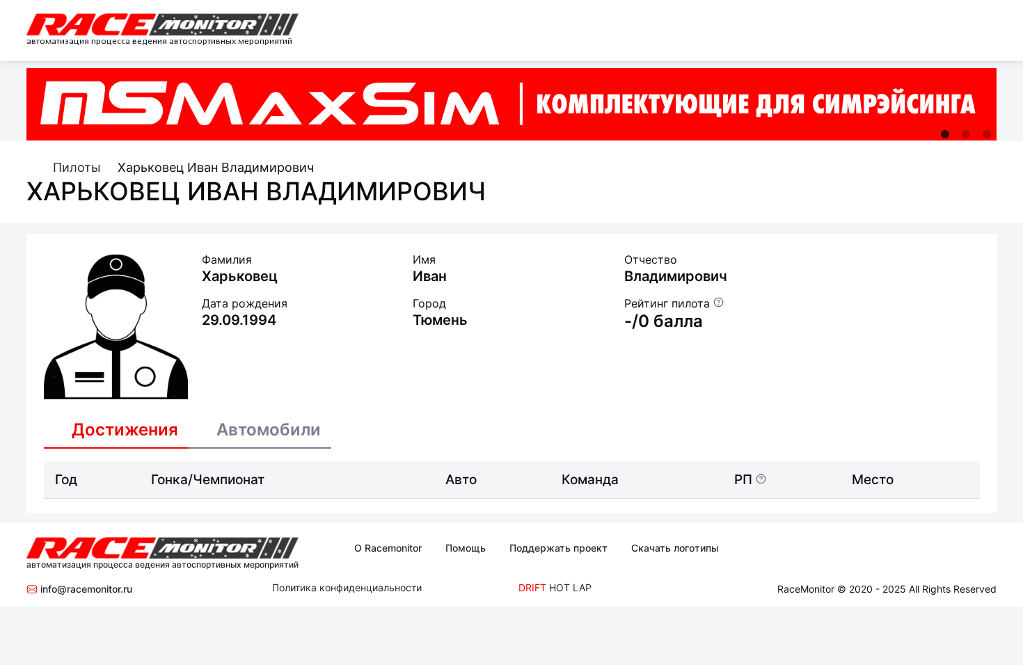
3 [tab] (987, 134)
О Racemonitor (388, 548)
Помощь (465, 548)
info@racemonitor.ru (85, 589)
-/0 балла (663, 321)
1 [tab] (945, 134)
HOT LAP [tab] (570, 587)
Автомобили (268, 429)
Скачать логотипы (675, 548)
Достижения (125, 429)
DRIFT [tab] (532, 587)
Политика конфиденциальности (347, 587)
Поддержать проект (558, 548)
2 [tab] (966, 134)
